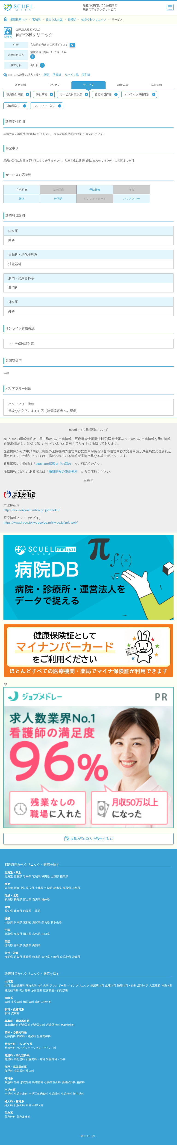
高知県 (36, 945)
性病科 (30, 1070)
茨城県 (48, 888)
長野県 (18, 899)
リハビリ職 (72, 74)
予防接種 (94, 189)
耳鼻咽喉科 (11, 1024)
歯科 (7, 1001)
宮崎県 (55, 956)
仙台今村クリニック (93, 19)
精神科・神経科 (26, 1036)
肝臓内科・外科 (35, 1059)
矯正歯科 (28, 1001)
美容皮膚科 (23, 1116)
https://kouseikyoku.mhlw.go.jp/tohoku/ (31, 510)
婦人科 (9, 1105)
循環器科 (37, 1082)
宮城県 (36, 19)
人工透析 (154, 985)
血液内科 (110, 985)
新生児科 (78, 1093)
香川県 (18, 945)
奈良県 (45, 922)
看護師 (57, 74)
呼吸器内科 (38, 1024)
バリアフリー (131, 198)
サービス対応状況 (71, 94)
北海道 (9, 876)
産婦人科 (37, 1105)
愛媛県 (27, 945)
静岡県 (27, 911)
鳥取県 (9, 933)
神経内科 (166, 985)
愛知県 (9, 911)
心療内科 (10, 1036)
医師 (47, 74)
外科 (16, 1082)
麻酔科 (81, 1082)
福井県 (45, 899)
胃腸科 (9, 1059)
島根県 (18, 933)
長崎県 (27, 956)
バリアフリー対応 (44, 106)
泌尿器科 (19, 1070)
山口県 (45, 933)
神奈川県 (19, 888)
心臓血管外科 (52, 1082)
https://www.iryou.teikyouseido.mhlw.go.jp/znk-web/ (40, 522)
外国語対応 (13, 106)
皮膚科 (15, 1013)
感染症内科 (11, 990)
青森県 (18, 876)
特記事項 (41, 94)
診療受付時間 (14, 94)
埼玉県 (30, 888)
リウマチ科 (49, 1047)
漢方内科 (31, 985)
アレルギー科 (58, 985)
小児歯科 (16, 1001)
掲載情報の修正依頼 (63, 471)
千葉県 (39, 888)
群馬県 (67, 888)
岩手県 (27, 876)
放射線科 (36, 990)
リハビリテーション (29, 1047)
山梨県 (76, 888)
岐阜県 (18, 911)
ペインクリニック (78, 985)
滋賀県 (36, 922)
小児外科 (66, 1093)
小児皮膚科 (21, 1093)
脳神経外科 (69, 1082)
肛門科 (9, 1070)
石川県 (36, 899)
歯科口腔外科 (43, 1001)
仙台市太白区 (54, 19)
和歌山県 (56, 922)
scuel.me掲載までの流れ (53, 463)
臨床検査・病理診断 (55, 990)
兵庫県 (18, 922)
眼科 (7, 1013)
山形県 (55, 876)
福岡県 (9, 956)
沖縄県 (76, 956)
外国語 (58, 198)
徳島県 (9, 945)
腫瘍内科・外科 (126, 985)
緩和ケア (142, 985)
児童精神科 (44, 1036)
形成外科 (25, 1082)
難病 (21, 198)
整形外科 (10, 1047)
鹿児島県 (65, 956)
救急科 (9, 1082)
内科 (7, 985)
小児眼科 (54, 1093)
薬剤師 (86, 74)
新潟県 (9, 899)
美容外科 (10, 1116)
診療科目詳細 (103, 94)
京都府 (27, 922)
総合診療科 (18, 985)
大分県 (45, 956)
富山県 (27, 899)
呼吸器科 (24, 1024)
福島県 (64, 876)
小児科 (9, 1093)
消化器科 (19, 1059)
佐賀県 (18, 956)
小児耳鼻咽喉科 (38, 1093)
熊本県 (36, 956)
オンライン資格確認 (136, 94)
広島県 (36, 933)
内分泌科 (24, 990)
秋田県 (45, 876)
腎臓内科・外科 (55, 1059)
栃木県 (57, 888)
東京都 (9, 888)
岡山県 (27, 933)
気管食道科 (68, 1024)
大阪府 (9, 922)
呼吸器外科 (53, 1024)
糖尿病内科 (97, 985)
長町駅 (72, 19)
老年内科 (43, 985)
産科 (28, 1105)
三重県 (36, 911)
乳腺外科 (19, 1105)
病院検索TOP (18, 19)
